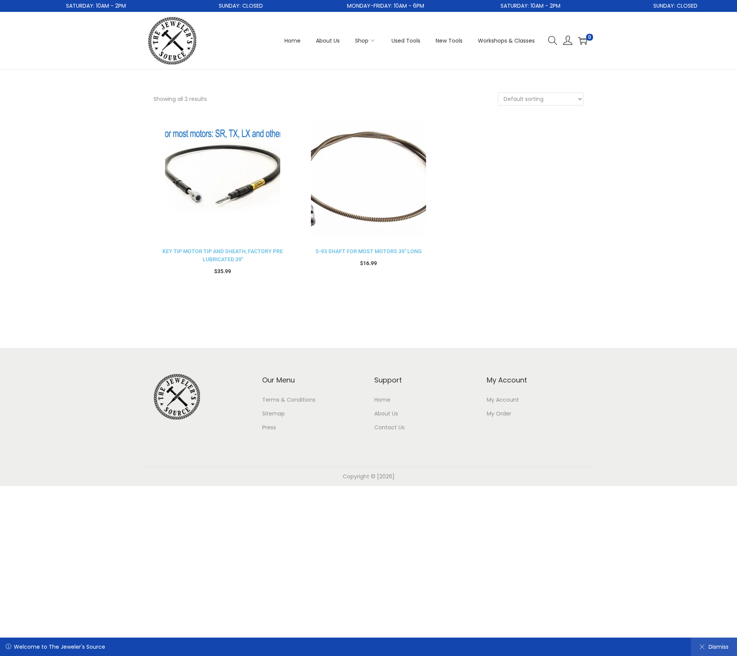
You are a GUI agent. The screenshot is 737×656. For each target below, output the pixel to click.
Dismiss (719, 647)
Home (382, 400)
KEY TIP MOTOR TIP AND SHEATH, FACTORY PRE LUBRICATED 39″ (222, 255)
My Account (503, 400)
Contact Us (389, 427)
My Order (499, 413)
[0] (582, 40)
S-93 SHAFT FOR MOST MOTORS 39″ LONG (369, 251)
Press (269, 427)
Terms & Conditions (289, 400)
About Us (386, 413)
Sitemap (273, 413)
